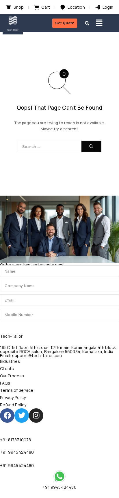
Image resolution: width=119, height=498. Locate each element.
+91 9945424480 (17, 452)
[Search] (91, 146)
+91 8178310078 (15, 439)
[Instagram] (36, 415)
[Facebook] (7, 415)
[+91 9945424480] (59, 476)
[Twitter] (21, 415)
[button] (99, 23)
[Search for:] (49, 146)
